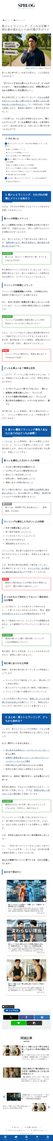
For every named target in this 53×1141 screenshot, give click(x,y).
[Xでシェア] (10, 1017)
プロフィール (38, 1130)
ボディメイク (9, 1006)
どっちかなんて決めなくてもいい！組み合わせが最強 (27, 171)
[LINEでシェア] (18, 1023)
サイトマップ (27, 1134)
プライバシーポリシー (16, 1130)
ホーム (16, 1127)
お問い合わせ (32, 1127)
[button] (34, 1023)
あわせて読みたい (14, 181)
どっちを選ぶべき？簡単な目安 (19, 156)
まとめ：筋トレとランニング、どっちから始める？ (27, 178)
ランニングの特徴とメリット (18, 152)
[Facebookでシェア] (26, 1017)
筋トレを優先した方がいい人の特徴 (21, 165)
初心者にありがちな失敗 (17, 174)
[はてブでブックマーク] (42, 1017)
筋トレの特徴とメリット (17, 149)
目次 (10, 138)
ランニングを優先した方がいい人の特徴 (22, 168)
